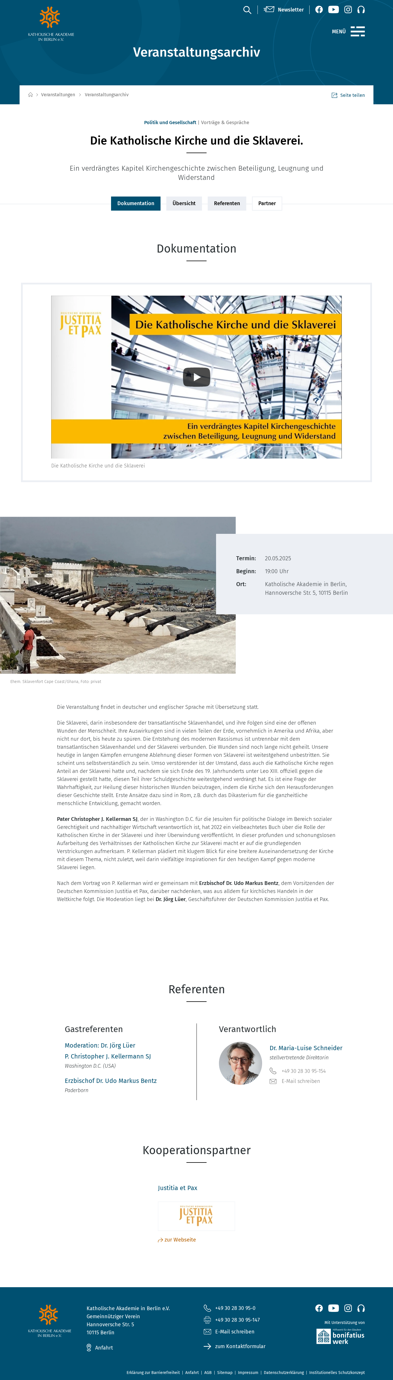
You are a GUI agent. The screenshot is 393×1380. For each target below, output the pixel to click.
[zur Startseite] (65, 23)
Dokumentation (135, 203)
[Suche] (247, 10)
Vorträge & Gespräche (225, 123)
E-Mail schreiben (301, 1081)
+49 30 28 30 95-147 (237, 1320)
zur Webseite (180, 1239)
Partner (267, 203)
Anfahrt (104, 1348)
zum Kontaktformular (240, 1346)
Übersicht (184, 203)
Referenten (227, 203)
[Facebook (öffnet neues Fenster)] (319, 9)
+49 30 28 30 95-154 (304, 1071)
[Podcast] (361, 9)
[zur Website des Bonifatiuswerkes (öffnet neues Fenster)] (328, 1337)
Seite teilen (352, 95)
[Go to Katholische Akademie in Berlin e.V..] (30, 95)
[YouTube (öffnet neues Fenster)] (333, 9)
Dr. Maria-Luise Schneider (306, 1048)
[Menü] (358, 31)
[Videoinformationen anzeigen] (196, 377)
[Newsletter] (284, 10)
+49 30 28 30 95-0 (235, 1308)
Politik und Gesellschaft (170, 123)
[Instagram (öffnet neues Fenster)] (348, 9)
